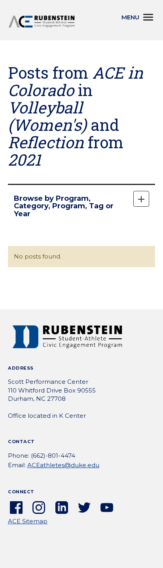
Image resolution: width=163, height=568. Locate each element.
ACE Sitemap (27, 521)
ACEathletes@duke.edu (63, 465)
